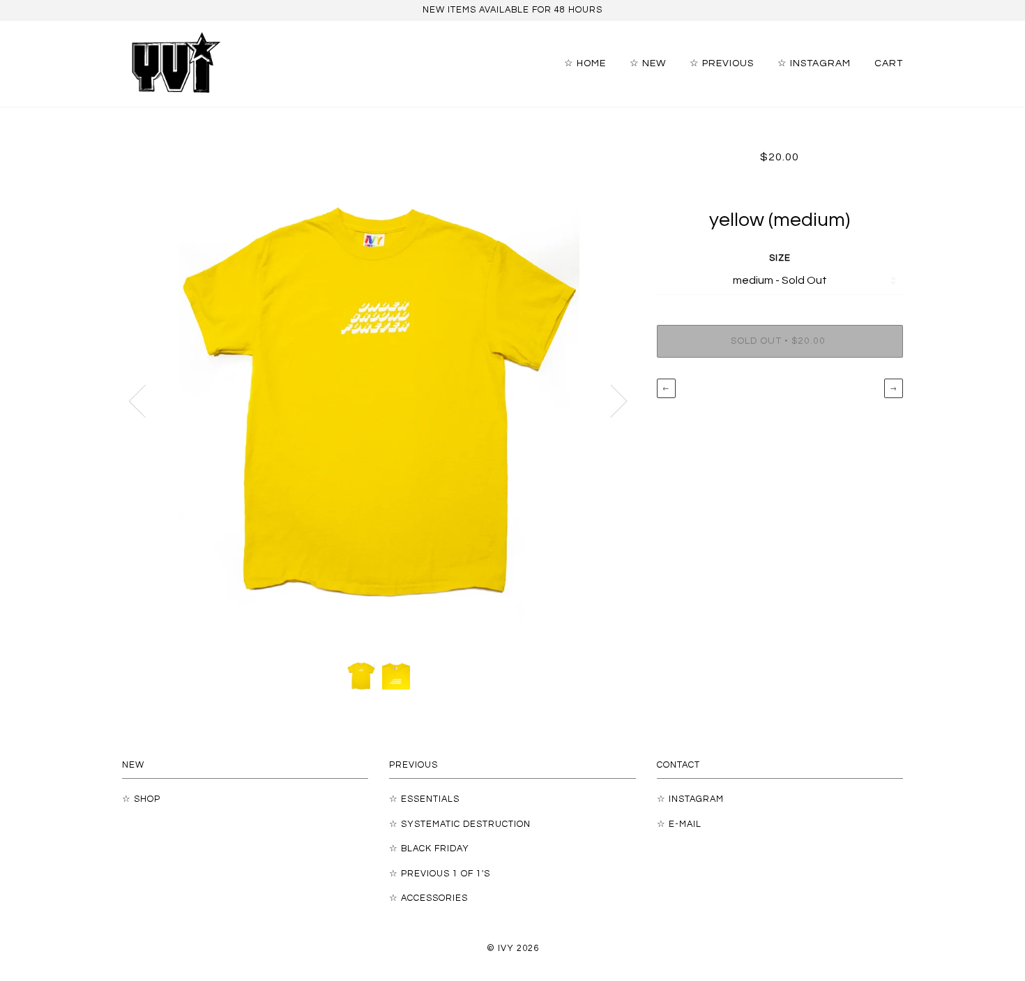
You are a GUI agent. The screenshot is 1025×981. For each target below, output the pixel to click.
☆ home (585, 63)
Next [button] (610, 400)
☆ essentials (424, 799)
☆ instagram (814, 63)
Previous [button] (145, 400)
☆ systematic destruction (460, 824)
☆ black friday (429, 848)
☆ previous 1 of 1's (439, 874)
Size (780, 258)
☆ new (648, 63)
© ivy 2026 (513, 948)
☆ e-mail (679, 824)
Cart (888, 63)
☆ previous (722, 63)
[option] (379, 400)
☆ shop (141, 799)
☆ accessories (428, 898)
